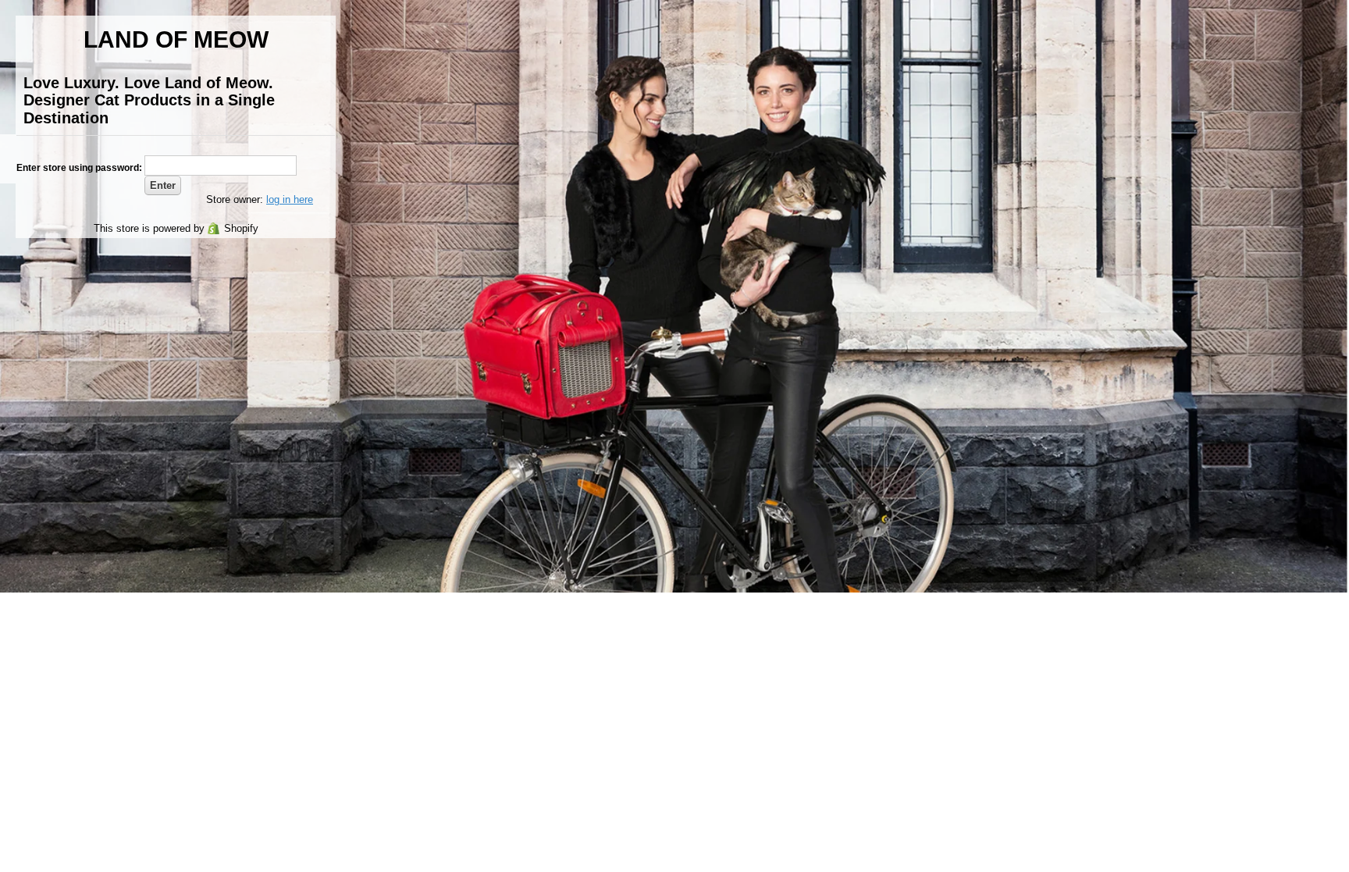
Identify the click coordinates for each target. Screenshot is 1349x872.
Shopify (241, 228)
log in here (289, 199)
